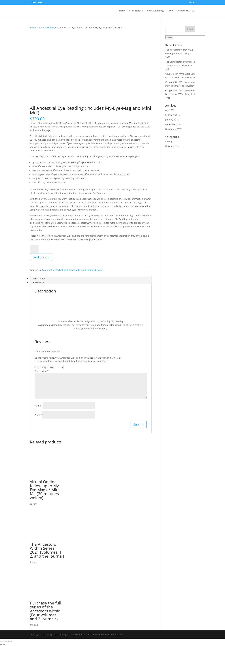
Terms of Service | (101, 634)
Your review (42, 371)
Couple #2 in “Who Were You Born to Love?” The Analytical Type (180, 94)
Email (38, 415)
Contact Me (183, 11)
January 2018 (172, 119)
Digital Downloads (47, 27)
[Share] (7, 641)
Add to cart (41, 257)
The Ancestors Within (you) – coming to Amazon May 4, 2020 (179, 53)
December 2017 (173, 124)
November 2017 (173, 129)
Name (39, 405)
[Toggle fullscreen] (4, 641)
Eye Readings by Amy (92, 270)
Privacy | (86, 634)
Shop (170, 11)
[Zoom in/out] (1, 641)
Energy (168, 141)
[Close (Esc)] (10, 641)
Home (122, 11)
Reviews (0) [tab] (38, 282)
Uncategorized (172, 146)
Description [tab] (39, 278)
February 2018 (172, 114)
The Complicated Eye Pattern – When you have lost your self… (180, 65)
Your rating (41, 367)
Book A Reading (155, 11)
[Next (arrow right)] (4, 644)
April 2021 (170, 110)
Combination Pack (51, 270)
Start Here (134, 11)
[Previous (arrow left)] (1, 644)
